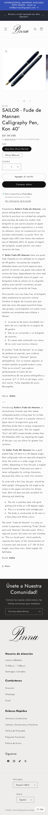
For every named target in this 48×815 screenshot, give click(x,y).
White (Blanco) (12, 155)
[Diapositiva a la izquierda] (18, 101)
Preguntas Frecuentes (15, 737)
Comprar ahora (24, 184)
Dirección (9, 688)
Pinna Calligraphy (19, 810)
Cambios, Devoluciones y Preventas (21, 724)
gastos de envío (10, 139)
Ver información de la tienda (18, 201)
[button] (6, 29)
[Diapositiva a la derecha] (30, 101)
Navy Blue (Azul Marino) (17, 148)
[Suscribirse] (39, 611)
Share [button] (7, 566)
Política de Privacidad (15, 730)
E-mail (8, 700)
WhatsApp (10, 694)
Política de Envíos (13, 743)
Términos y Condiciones (16, 718)
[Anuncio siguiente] (43, 15)
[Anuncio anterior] (5, 15)
